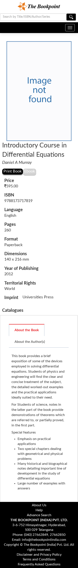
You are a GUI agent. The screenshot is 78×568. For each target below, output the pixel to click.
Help (39, 510)
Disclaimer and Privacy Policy (39, 554)
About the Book (27, 330)
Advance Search (39, 515)
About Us (39, 505)
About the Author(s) (30, 341)
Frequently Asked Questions (39, 564)
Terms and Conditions (39, 559)
